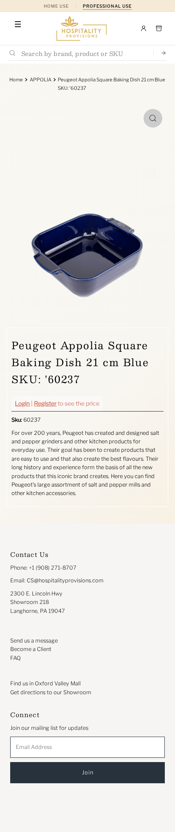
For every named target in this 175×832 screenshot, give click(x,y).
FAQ (15, 658)
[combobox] (84, 53)
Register (45, 403)
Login (22, 403)
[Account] (143, 28)
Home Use (56, 5)
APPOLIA (40, 80)
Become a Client (30, 649)
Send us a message (34, 640)
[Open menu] (17, 24)
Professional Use (107, 5)
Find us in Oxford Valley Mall (45, 683)
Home (16, 80)
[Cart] (159, 28)
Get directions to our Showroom (50, 692)
